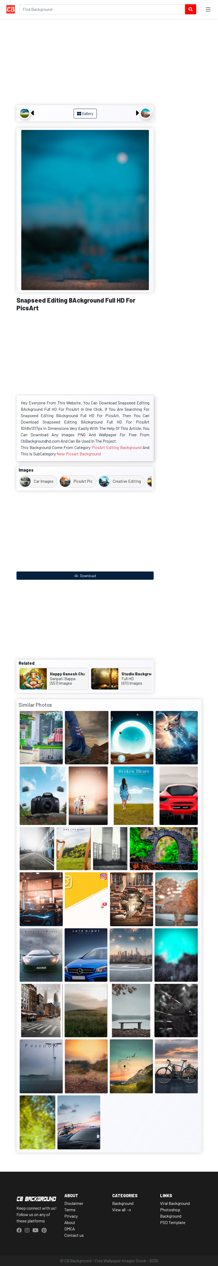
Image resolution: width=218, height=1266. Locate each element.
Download (87, 575)
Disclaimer (73, 1203)
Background (122, 1203)
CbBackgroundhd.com (40, 440)
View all (118, 1209)
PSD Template (172, 1222)
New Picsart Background (79, 453)
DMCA (69, 1228)
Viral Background (175, 1203)
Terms (70, 1209)
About (69, 1222)
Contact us (74, 1235)
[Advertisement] (85, 63)
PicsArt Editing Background (116, 447)
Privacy (71, 1215)
